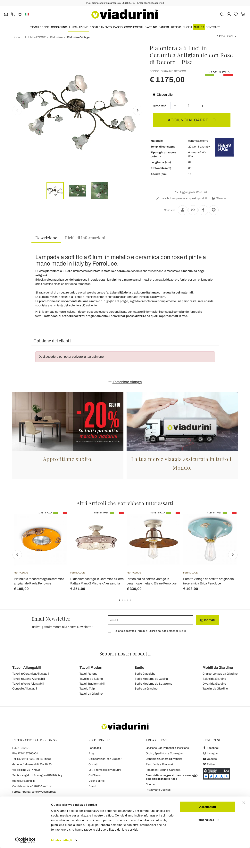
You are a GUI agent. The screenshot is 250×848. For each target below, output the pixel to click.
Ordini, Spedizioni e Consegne (164, 753)
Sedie (139, 668)
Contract (213, 27)
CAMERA (164, 27)
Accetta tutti (207, 806)
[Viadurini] (124, 14)
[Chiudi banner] (244, 802)
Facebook (212, 747)
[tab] (46, 238)
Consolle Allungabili (24, 688)
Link (182, 630)
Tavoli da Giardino (91, 693)
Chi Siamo (94, 775)
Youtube (211, 758)
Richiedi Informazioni (85, 237)
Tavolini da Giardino (215, 688)
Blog (91, 753)
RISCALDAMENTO (101, 27)
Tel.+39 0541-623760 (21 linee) (31, 758)
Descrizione (46, 237)
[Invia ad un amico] (183, 210)
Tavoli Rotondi (88, 673)
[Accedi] (229, 14)
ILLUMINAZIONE (78, 27)
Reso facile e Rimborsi (159, 764)
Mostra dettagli (61, 840)
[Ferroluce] (224, 147)
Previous (17, 110)
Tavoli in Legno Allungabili (28, 678)
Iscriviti (209, 620)
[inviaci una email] (6, 14)
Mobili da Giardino (218, 668)
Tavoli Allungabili (26, 668)
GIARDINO (151, 27)
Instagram (212, 753)
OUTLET (199, 27)
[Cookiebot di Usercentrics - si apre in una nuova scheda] (25, 840)
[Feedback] (20, 14)
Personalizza (205, 819)
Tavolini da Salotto (91, 678)
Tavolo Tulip (87, 688)
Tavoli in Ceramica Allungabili (30, 673)
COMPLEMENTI (133, 27)
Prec (222, 36)
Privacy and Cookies (158, 789)
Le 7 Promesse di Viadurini (104, 769)
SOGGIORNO (59, 27)
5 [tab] (133, 603)
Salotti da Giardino (214, 678)
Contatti (93, 764)
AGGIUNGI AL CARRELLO (192, 120)
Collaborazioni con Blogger (104, 758)
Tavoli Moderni (91, 668)
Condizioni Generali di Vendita (164, 758)
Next (137, 110)
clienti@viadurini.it (23, 780)
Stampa (221, 198)
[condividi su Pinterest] (214, 210)
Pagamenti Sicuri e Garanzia (163, 769)
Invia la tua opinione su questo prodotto (184, 198)
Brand (92, 786)
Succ (230, 36)
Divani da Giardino (214, 683)
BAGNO (118, 27)
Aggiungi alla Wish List (193, 192)
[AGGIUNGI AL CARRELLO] (57, 522)
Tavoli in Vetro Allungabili (28, 683)
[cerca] (222, 14)
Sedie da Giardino (146, 688)
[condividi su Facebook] (203, 210)
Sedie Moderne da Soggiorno (153, 683)
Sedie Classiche (145, 673)
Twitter (210, 764)
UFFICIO (176, 27)
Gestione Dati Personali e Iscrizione (167, 747)
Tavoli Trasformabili (91, 683)
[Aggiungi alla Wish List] (57, 531)
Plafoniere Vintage (127, 382)
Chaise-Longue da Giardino (220, 673)
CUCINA (187, 27)
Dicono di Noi (96, 780)
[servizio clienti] (13, 14)
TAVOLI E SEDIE (40, 27)
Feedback (94, 747)
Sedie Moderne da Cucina (151, 678)
